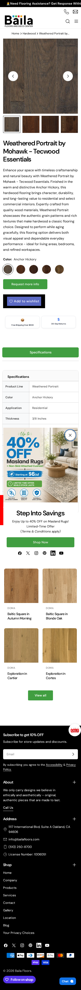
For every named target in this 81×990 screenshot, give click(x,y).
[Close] (70, 435)
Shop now (40, 542)
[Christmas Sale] (75, 730)
